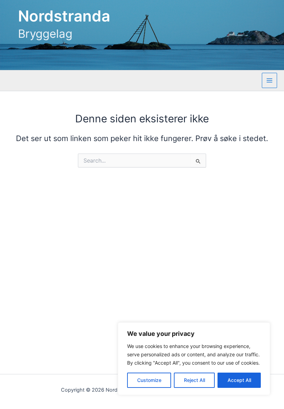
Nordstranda (64, 16)
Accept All (239, 380)
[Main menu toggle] (269, 80)
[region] (194, 358)
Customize (149, 380)
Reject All (194, 380)
